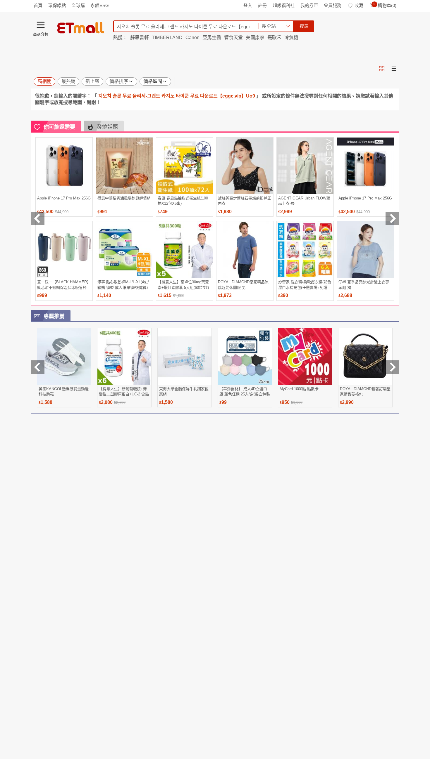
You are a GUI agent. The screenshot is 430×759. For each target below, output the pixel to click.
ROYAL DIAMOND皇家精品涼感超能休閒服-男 (243, 284)
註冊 (262, 5)
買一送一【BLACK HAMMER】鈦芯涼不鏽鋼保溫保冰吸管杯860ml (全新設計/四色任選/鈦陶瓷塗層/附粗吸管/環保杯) (64, 284)
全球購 (78, 5)
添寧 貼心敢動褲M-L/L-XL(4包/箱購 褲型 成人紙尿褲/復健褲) (123, 284)
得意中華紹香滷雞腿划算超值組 (124, 198)
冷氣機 (291, 37)
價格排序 (118, 81)
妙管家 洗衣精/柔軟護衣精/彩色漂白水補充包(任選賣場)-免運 (304, 284)
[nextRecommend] (392, 218)
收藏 (359, 5)
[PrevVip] (37, 367)
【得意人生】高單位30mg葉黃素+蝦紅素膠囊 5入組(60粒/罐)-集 (184, 284)
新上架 (92, 81)
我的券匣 (309, 5)
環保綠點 (57, 5)
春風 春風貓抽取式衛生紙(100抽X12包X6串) (183, 201)
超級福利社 (284, 5)
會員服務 (332, 5)
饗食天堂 (233, 37)
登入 (247, 5)
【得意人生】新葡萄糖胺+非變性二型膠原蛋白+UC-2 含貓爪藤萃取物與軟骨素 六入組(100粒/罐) (124, 391)
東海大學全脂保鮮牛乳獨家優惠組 (184, 391)
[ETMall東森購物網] (81, 28)
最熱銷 (68, 81)
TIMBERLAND (167, 37)
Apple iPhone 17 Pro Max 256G (64, 198)
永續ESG (100, 5)
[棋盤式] (382, 68)
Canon (192, 37)
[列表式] (393, 68)
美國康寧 (255, 37)
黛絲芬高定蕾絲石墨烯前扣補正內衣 (244, 201)
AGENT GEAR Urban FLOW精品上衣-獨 (304, 201)
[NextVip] (392, 367)
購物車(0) (385, 5)
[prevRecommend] (37, 218)
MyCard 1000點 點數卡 (299, 389)
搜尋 (304, 26)
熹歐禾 (274, 37)
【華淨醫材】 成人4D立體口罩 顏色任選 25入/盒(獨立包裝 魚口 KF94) (244, 391)
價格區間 (152, 81)
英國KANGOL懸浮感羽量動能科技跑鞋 (64, 391)
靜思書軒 (139, 37)
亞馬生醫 (211, 37)
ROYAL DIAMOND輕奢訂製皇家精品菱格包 (365, 391)
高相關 (44, 81)
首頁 (38, 5)
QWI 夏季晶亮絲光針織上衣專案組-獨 (363, 284)
